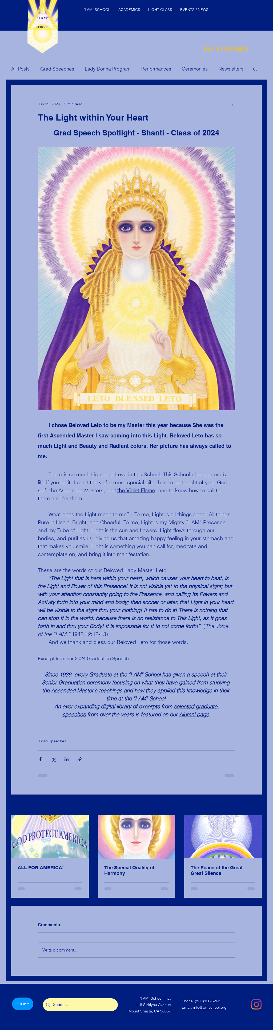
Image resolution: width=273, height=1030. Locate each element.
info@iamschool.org (210, 1012)
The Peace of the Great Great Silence (217, 870)
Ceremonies (195, 69)
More (223, 69)
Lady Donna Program (108, 69)
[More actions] (232, 104)
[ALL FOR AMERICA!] (50, 836)
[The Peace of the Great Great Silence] (223, 836)
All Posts (20, 69)
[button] (255, 69)
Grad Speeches (57, 69)
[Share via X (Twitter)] (53, 759)
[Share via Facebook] (40, 759)
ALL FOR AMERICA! (41, 867)
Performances (156, 69)
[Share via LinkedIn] (66, 759)
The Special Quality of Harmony (129, 870)
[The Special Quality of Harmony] (136, 837)
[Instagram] (256, 1009)
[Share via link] (79, 759)
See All (256, 805)
